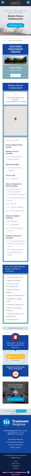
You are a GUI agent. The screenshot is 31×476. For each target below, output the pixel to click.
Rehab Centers (11, 38)
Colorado (19, 38)
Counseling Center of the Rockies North (15, 315)
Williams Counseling (13, 281)
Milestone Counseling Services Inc (14, 309)
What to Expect (15, 447)
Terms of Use (15, 463)
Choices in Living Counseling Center (12, 285)
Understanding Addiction (15, 442)
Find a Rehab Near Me (15, 439)
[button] (15, 119)
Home (4, 38)
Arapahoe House (12, 320)
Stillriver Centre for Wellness (13, 291)
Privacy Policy (15, 465)
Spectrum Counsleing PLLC (16, 295)
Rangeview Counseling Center (14, 300)
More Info (15, 75)
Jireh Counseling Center (15, 277)
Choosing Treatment (15, 445)
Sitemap (15, 468)
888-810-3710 (16, 25)
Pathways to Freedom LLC (15, 305)
